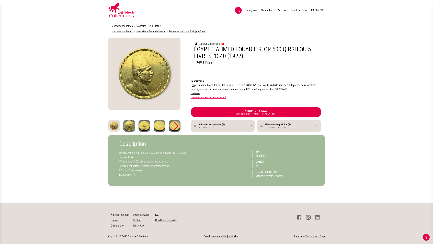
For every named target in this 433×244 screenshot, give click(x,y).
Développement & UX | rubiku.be (221, 236)
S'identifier (267, 10)
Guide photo (117, 225)
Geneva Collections (210, 43)
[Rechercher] (238, 10)
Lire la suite (195, 93)
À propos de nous (120, 214)
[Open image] (144, 74)
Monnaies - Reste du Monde (151, 31)
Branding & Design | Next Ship (309, 236)
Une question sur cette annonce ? (208, 97)
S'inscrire (282, 10)
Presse (114, 220)
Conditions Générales (166, 220)
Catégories (251, 10)
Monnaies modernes (122, 26)
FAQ (157, 214)
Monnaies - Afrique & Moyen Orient (187, 31)
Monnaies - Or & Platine (148, 26)
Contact (137, 220)
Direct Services (299, 10)
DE (322, 10)
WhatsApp (138, 225)
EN (317, 10)
